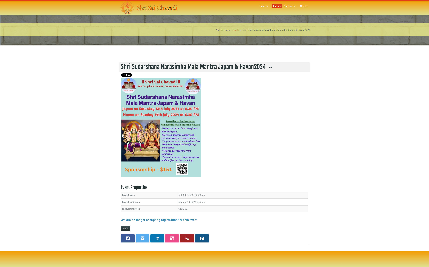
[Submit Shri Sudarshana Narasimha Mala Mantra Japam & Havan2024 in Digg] (187, 238)
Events (277, 6)
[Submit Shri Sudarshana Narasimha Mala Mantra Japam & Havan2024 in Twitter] (142, 238)
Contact (304, 6)
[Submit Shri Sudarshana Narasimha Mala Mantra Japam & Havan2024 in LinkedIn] (157, 238)
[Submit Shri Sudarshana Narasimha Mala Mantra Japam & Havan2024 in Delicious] (172, 238)
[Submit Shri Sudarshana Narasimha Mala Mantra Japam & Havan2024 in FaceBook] (128, 238)
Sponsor (288, 6)
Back (125, 228)
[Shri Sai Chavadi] (149, 7)
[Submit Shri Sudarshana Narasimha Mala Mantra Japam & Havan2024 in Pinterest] (202, 238)
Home (263, 6)
